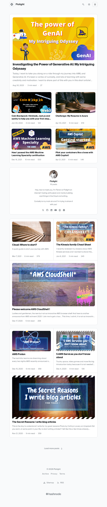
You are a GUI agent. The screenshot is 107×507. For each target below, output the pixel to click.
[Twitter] (43, 210)
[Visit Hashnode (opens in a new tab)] (53, 494)
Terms (62, 473)
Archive (45, 473)
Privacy (54, 473)
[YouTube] (55, 210)
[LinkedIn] (51, 210)
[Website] (59, 210)
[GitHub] (47, 210)
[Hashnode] (64, 210)
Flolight (20, 4)
